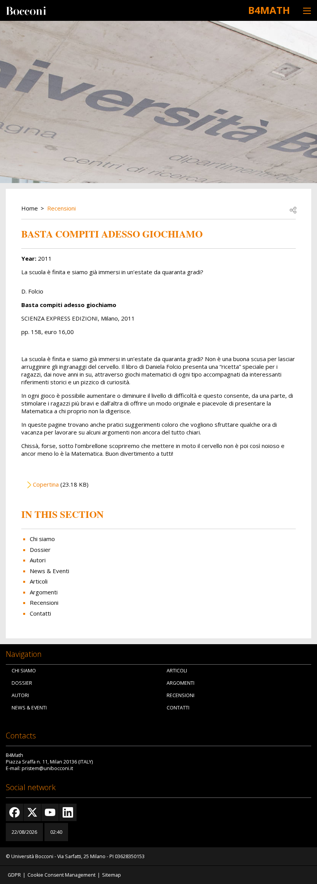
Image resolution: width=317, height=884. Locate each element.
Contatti (40, 613)
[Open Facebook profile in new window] (14, 812)
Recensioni (61, 208)
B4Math (269, 10)
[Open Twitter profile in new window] (32, 812)
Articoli (39, 581)
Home (29, 208)
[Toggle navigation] (307, 10)
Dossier (40, 549)
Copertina (46, 484)
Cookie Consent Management (61, 875)
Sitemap (111, 875)
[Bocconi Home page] (26, 10)
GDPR (14, 875)
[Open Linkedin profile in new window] (68, 812)
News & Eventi (49, 571)
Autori (38, 560)
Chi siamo (42, 539)
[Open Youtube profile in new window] (50, 812)
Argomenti (44, 592)
